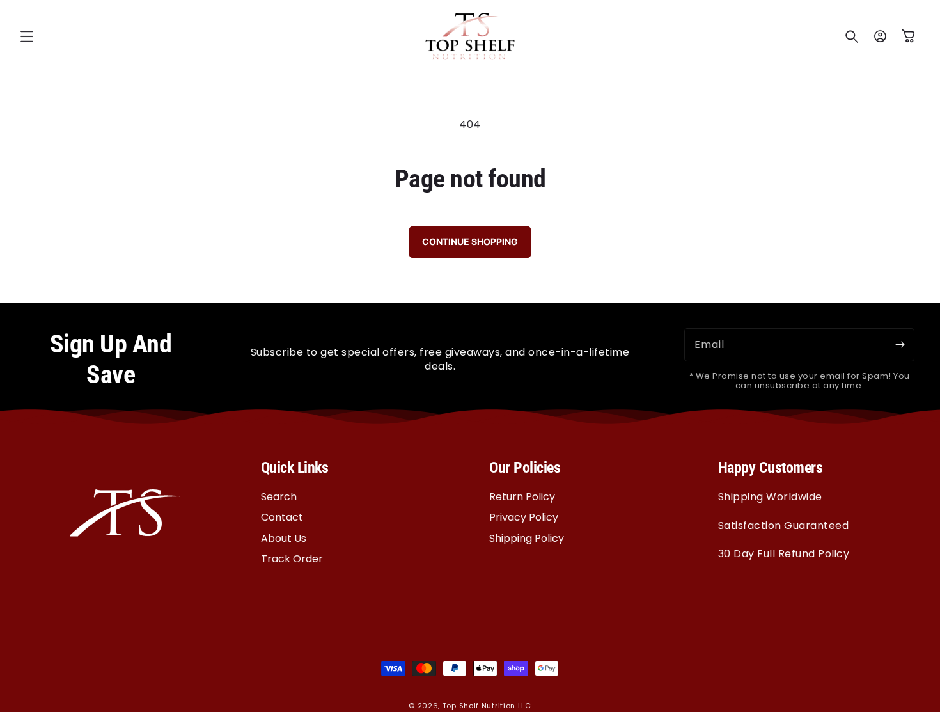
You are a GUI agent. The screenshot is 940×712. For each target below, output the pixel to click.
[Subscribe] (900, 344)
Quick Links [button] (295, 468)
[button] (27, 36)
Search (279, 496)
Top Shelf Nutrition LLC (487, 705)
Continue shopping (470, 241)
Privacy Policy (523, 517)
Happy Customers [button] (770, 468)
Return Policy (522, 496)
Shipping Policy (526, 537)
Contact (282, 517)
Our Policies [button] (524, 468)
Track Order (292, 558)
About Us (283, 537)
